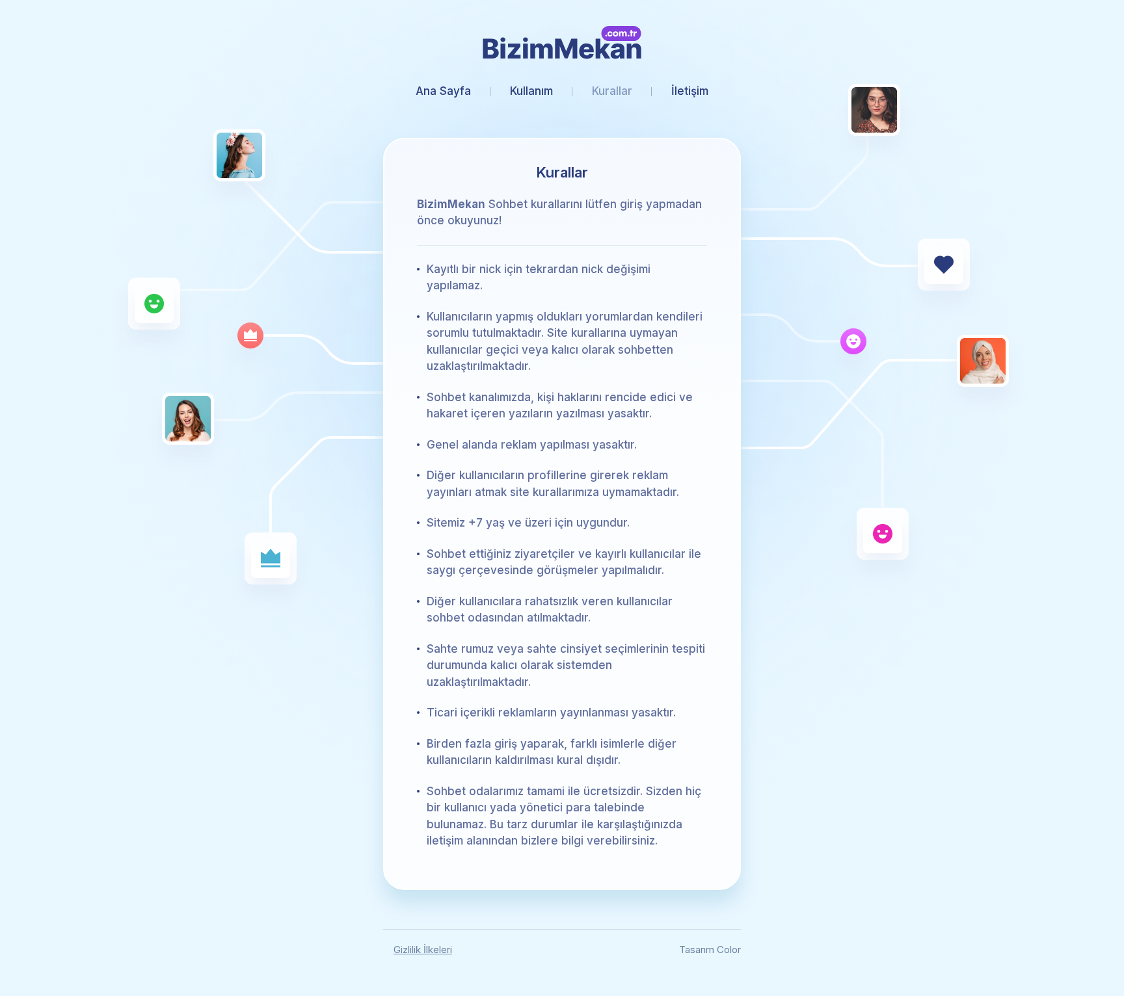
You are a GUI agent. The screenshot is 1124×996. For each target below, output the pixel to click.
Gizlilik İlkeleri (423, 949)
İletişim (689, 91)
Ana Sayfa (443, 91)
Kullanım (531, 91)
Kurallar (612, 91)
